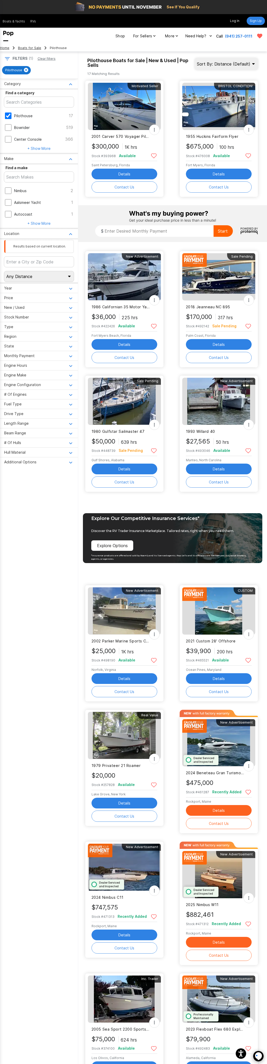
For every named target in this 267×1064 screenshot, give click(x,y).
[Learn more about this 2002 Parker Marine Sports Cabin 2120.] (124, 611)
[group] (16, 70)
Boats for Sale (29, 48)
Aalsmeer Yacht (27, 202)
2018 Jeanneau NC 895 (208, 307)
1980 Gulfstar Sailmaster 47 (118, 431)
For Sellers (142, 36)
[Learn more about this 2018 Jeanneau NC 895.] (218, 276)
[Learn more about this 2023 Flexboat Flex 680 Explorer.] (218, 999)
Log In (234, 21)
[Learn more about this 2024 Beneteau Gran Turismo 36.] (218, 742)
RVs (33, 21)
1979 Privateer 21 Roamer (116, 765)
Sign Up (256, 21)
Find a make (16, 167)
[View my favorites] (259, 36)
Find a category (19, 93)
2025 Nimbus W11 (202, 904)
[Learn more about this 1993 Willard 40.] (218, 401)
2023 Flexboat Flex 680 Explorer (215, 1029)
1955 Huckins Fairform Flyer (212, 136)
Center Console (28, 139)
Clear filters (47, 59)
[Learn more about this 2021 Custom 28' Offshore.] (218, 611)
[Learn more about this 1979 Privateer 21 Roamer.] (124, 735)
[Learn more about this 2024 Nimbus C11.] (124, 867)
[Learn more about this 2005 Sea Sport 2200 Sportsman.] (124, 999)
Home (4, 48)
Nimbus (20, 190)
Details (124, 174)
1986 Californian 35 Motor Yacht (121, 307)
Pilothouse (23, 116)
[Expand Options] (154, 130)
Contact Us (124, 187)
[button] (241, 1053)
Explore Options (112, 545)
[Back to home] (8, 36)
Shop (120, 36)
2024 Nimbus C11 (108, 897)
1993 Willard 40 (200, 431)
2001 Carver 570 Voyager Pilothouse (121, 136)
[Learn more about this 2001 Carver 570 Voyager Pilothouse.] (124, 106)
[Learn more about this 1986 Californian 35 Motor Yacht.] (124, 276)
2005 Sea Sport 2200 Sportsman (121, 1029)
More (169, 36)
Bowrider (22, 127)
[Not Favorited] (154, 155)
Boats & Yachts (14, 21)
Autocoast (23, 214)
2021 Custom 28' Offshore (211, 641)
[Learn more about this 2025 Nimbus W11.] (218, 874)
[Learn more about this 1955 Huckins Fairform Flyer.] (218, 106)
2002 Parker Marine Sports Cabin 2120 (121, 641)
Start (223, 231)
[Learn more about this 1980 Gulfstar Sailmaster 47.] (124, 401)
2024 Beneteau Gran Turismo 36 (215, 773)
